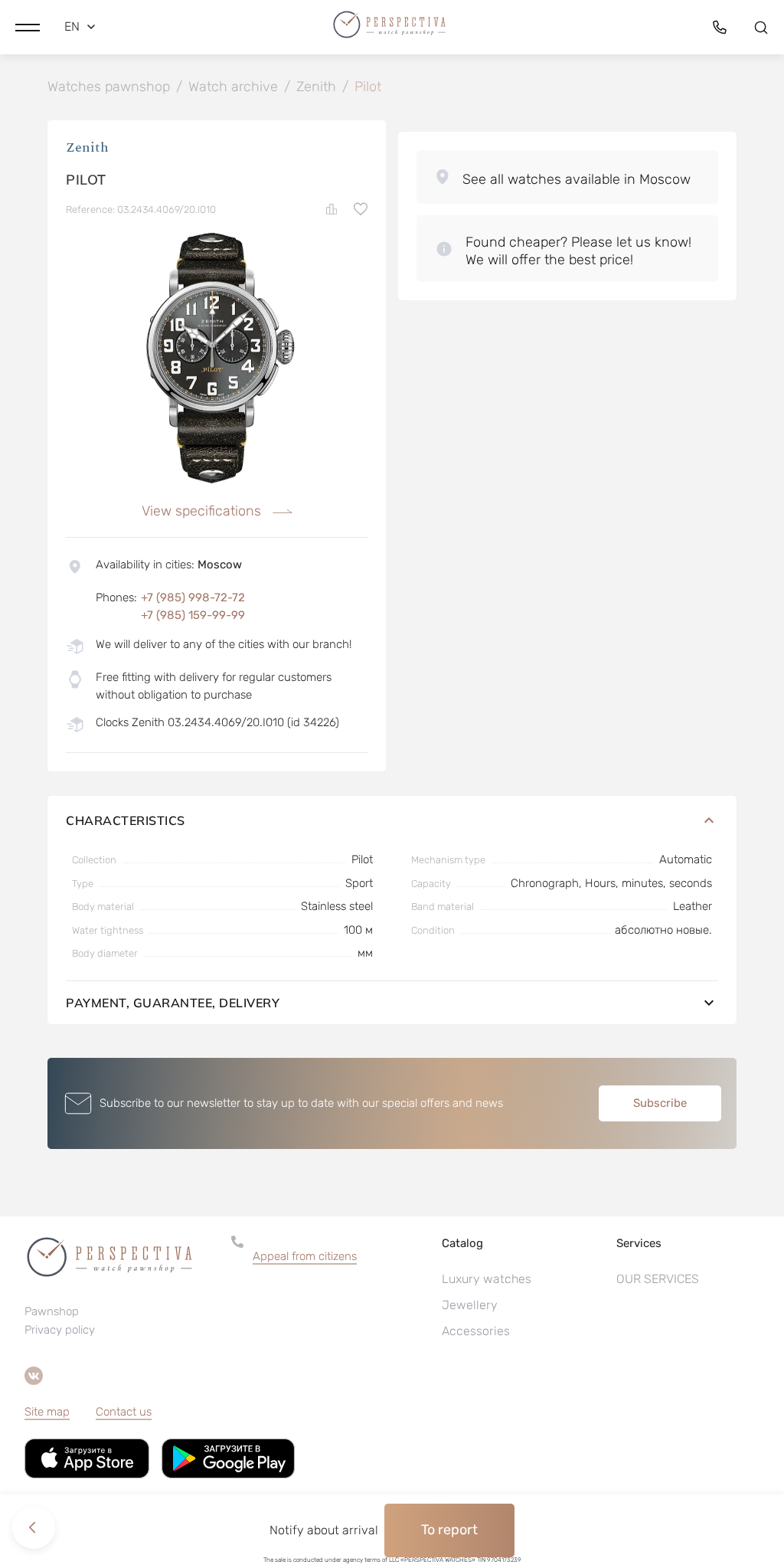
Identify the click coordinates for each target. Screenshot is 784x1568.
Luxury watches (486, 1279)
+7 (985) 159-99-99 (193, 615)
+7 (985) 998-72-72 (193, 597)
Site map (47, 1412)
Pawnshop (51, 1311)
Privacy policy (59, 1330)
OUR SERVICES (657, 1279)
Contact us (124, 1412)
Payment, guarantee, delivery (172, 1002)
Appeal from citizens (305, 1256)
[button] (27, 27)
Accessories (476, 1331)
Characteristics (125, 820)
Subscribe (660, 1103)
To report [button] (449, 1529)
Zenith (87, 147)
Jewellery (470, 1305)
